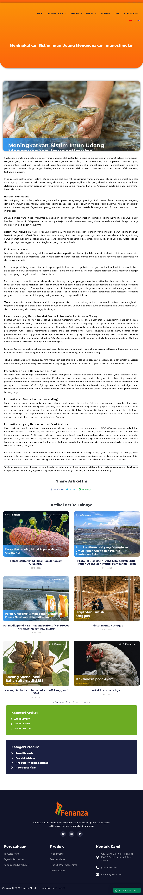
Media (89, 13)
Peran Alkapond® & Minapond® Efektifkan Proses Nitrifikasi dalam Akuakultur (36, 627)
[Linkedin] (80, 834)
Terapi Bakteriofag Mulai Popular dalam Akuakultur (36, 562)
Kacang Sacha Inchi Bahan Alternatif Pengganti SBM (36, 692)
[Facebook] (63, 834)
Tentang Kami (55, 13)
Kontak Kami (131, 13)
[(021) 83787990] (97, 867)
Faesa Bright (57, 888)
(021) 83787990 (109, 867)
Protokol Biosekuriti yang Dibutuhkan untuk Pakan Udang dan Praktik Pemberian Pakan (106, 562)
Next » (86, 702)
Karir (117, 13)
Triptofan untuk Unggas (107, 625)
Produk (75, 13)
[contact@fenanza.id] (97, 874)
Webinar (105, 13)
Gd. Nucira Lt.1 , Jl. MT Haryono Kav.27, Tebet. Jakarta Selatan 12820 (117, 857)
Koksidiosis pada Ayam (106, 690)
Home (40, 13)
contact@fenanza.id (111, 874)
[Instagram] (71, 834)
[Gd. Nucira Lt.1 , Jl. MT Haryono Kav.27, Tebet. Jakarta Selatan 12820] (97, 857)
